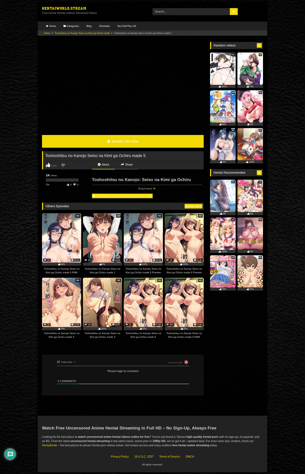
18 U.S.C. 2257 (144, 456)
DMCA (190, 456)
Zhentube (104, 26)
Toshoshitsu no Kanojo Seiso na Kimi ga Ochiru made (82, 33)
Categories (73, 26)
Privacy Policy (120, 456)
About (105, 164)
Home (52, 26)
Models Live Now (124, 141)
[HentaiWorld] (64, 9)
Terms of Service (169, 456)
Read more (145, 188)
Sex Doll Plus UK (126, 26)
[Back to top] (294, 463)
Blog (88, 26)
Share (128, 164)
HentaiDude (49, 445)
